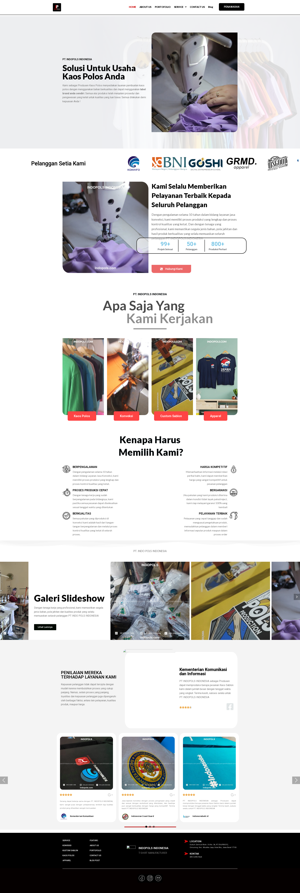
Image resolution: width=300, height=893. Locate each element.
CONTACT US (197, 6)
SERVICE (178, 6)
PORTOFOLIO (163, 6)
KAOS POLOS (68, 855)
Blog (210, 6)
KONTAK (194, 853)
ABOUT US (145, 6)
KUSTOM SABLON (70, 850)
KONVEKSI (66, 845)
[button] (171, 269)
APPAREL (66, 860)
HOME (132, 6)
